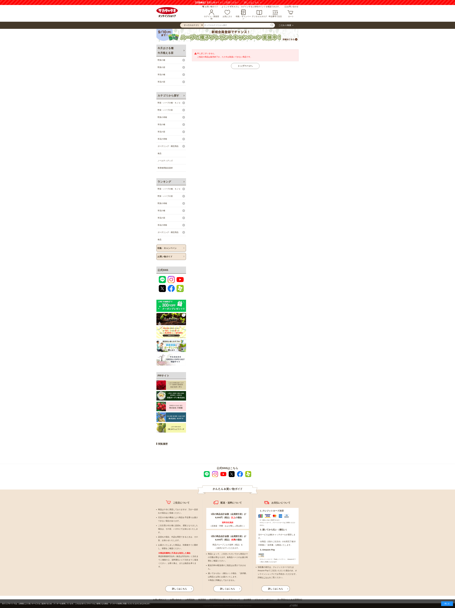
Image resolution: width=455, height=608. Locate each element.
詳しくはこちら (255, 2)
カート (291, 16)
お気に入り (227, 16)
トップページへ (245, 66)
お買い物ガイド (211, 7)
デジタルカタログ (259, 16)
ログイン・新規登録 (211, 17)
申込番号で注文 (275, 16)
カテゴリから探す (168, 95)
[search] (272, 25)
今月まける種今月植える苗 (166, 50)
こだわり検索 (284, 25)
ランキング (164, 181)
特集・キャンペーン (243, 17)
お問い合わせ (292, 7)
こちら (266, 577)
